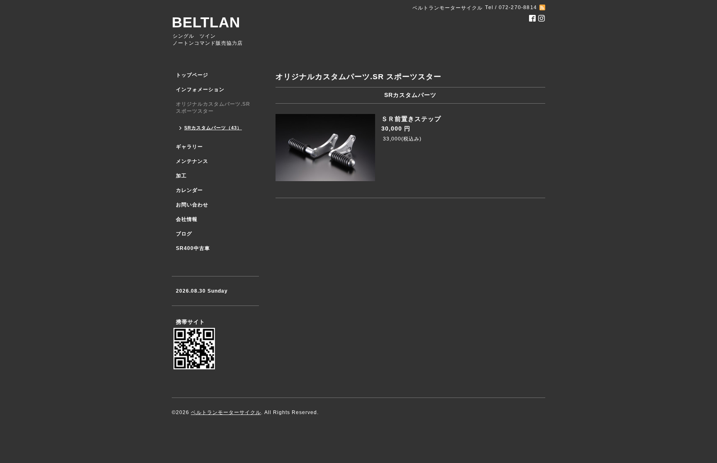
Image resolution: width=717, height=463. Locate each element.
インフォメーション (200, 89)
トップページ (192, 75)
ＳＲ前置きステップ (411, 118)
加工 (181, 176)
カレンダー (189, 190)
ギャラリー (189, 147)
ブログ (184, 234)
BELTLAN (206, 22)
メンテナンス (192, 161)
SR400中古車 (193, 248)
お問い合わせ (192, 205)
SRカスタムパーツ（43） (213, 127)
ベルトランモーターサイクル (226, 412)
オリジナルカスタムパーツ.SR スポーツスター (213, 107)
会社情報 (187, 219)
